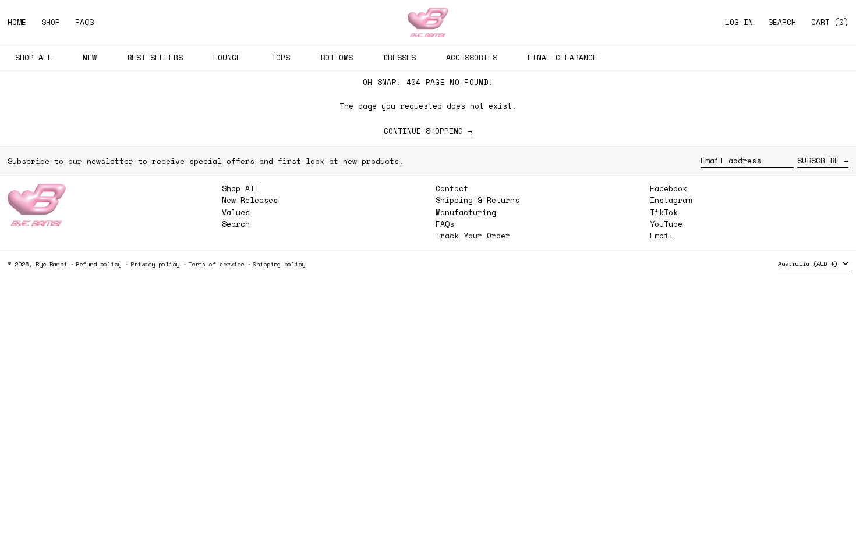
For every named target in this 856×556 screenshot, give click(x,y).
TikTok (664, 213)
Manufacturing (466, 212)
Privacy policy (154, 264)
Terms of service (216, 264)
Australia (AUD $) (809, 263)
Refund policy (98, 264)
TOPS (280, 57)
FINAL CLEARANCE (562, 57)
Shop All (240, 188)
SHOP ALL (33, 57)
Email (661, 236)
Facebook (668, 189)
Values (236, 212)
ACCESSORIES (471, 57)
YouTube (666, 224)
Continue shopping (423, 131)
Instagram (671, 200)
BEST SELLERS (155, 57)
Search (236, 224)
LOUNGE (227, 57)
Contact (452, 188)
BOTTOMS (336, 57)
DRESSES (399, 57)
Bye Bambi (51, 264)
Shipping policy (279, 264)
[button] (782, 22)
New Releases (250, 200)
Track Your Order (473, 235)
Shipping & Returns (477, 200)
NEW (90, 57)
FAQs (445, 224)
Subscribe (818, 160)
